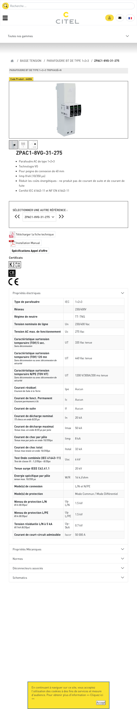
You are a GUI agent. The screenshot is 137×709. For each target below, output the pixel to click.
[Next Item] (61, 216)
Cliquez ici (96, 695)
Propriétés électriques (26, 293)
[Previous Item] (18, 216)
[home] (12, 61)
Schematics (20, 577)
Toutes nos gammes (20, 36)
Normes (18, 559)
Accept (101, 702)
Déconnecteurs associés (28, 568)
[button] (109, 17)
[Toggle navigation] (5, 17)
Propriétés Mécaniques (27, 549)
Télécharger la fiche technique (35, 234)
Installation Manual (28, 243)
